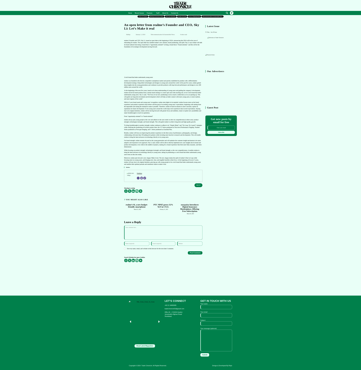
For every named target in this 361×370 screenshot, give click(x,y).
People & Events (182, 16)
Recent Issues (139, 13)
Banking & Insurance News (156, 16)
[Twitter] (231, 13)
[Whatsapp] (126, 191)
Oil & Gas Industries (171, 16)
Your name (204, 304)
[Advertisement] (144, 5)
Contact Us (174, 13)
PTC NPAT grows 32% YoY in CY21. (163, 206)
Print (198, 185)
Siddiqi (128, 34)
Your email (203, 312)
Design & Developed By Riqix (222, 365)
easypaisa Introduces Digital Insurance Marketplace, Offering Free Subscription (189, 208)
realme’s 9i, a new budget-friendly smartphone (137, 206)
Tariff (157, 13)
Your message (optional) (208, 328)
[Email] (141, 178)
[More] (140, 191)
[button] (150, 13)
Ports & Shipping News (194, 16)
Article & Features (143, 16)
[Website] (144, 178)
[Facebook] (137, 191)
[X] (129, 191)
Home (130, 13)
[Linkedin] (133, 191)
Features (149, 13)
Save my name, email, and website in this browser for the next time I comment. (150, 248)
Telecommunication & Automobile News (212, 16)
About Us (165, 13)
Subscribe (221, 132)
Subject (202, 320)
